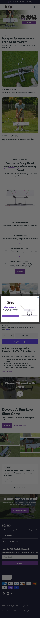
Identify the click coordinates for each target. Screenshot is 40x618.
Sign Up (10, 316)
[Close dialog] (38, 297)
